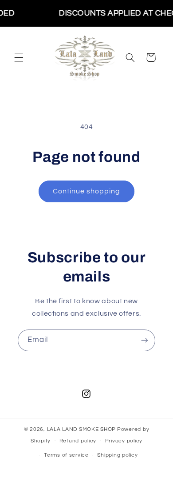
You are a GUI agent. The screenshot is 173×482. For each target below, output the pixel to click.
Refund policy (78, 440)
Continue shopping (87, 191)
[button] (18, 57)
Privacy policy (123, 440)
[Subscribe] (144, 340)
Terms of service (66, 455)
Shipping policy (117, 455)
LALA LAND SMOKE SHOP (81, 429)
